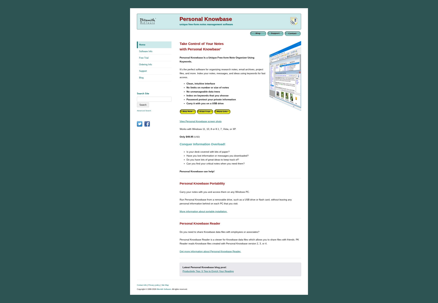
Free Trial (144, 58)
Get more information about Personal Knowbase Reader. (210, 251)
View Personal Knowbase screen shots (201, 121)
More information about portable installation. (203, 211)
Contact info (142, 285)
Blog (141, 77)
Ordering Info (145, 64)
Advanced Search (144, 111)
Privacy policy (154, 285)
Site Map (165, 285)
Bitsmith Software (164, 289)
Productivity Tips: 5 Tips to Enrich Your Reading (208, 271)
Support (143, 71)
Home (142, 44)
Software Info (145, 51)
